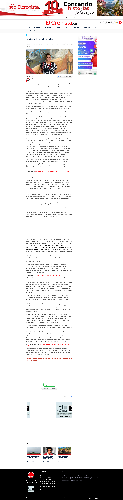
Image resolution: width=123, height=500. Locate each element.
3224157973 (53, 484)
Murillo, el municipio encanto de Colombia (48, 275)
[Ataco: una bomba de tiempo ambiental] (64, 451)
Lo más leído (87, 27)
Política (58, 27)
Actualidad (37, 27)
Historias (66, 27)
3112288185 (53, 482)
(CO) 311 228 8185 (47, 477)
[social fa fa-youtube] (109, 22)
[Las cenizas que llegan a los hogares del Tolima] (34, 451)
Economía (48, 27)
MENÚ (7, 22)
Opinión (76, 27)
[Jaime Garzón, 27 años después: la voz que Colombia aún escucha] (49, 451)
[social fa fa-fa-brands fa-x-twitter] (103, 22)
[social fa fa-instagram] (106, 22)
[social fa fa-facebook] (101, 22)
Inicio (28, 27)
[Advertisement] (49, 228)
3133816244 (45, 482)
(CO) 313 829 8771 (47, 479)
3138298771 (45, 484)
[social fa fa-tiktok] (111, 22)
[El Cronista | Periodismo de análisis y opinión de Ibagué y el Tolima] (61, 22)
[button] (114, 22)
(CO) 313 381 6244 (47, 476)
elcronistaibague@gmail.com (49, 486)
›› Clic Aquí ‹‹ (31, 484)
